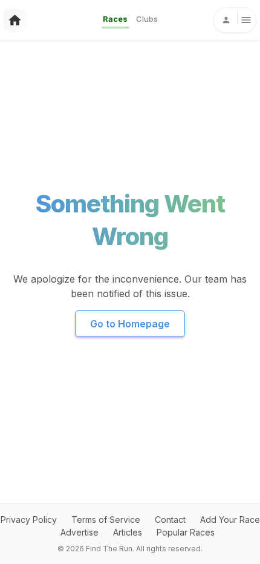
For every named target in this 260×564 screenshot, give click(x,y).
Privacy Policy (29, 519)
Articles (127, 532)
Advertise (79, 532)
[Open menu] (234, 20)
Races (115, 19)
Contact (170, 519)
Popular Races (186, 532)
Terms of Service (105, 519)
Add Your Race (230, 519)
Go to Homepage (130, 324)
